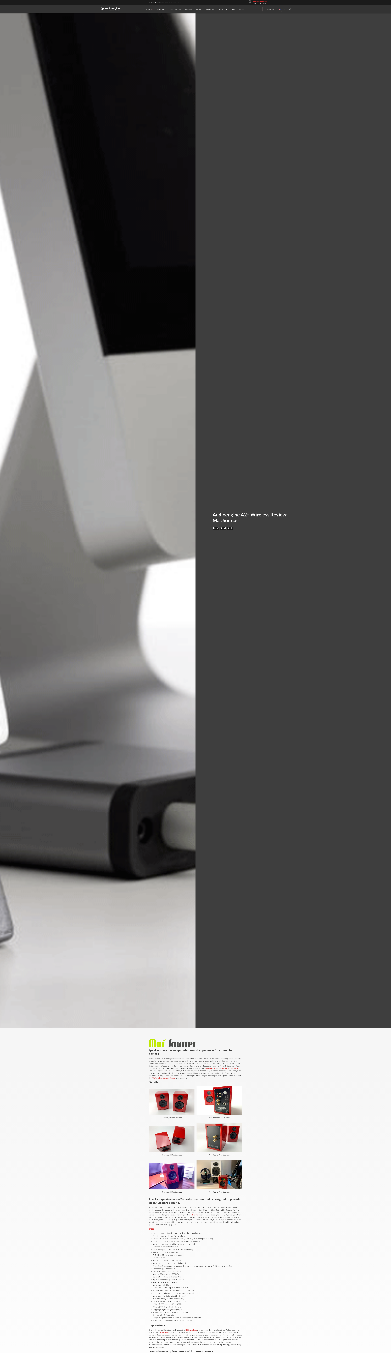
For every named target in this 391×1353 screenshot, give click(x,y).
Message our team (260, 1)
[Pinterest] (228, 528)
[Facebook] (214, 528)
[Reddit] (224, 528)
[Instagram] (217, 528)
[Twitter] (221, 528)
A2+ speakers (163, 1332)
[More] (231, 528)
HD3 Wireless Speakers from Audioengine (221, 1068)
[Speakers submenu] (152, 9)
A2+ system (195, 1215)
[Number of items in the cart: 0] (290, 9)
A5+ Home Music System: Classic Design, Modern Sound (165, 2)
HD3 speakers (191, 1330)
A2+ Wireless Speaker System (164, 1078)
